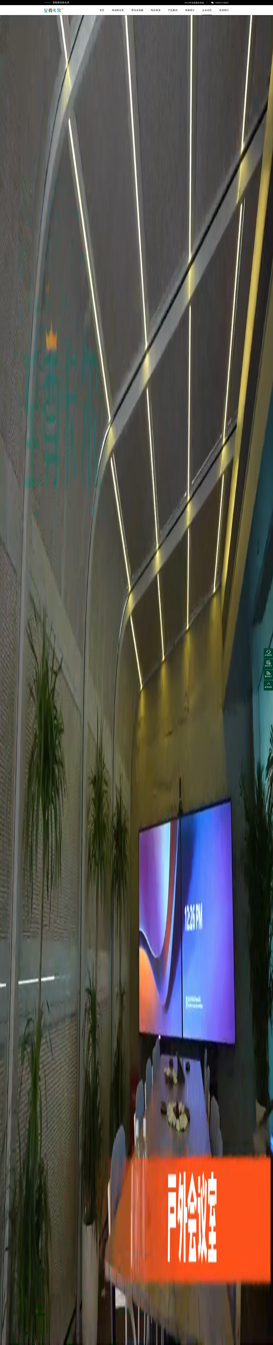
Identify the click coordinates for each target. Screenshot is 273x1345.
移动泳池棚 (137, 10)
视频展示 (190, 10)
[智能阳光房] (54, 10)
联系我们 (224, 10)
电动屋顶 (155, 10)
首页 (102, 10)
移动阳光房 (118, 10)
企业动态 (207, 10)
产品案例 (173, 10)
